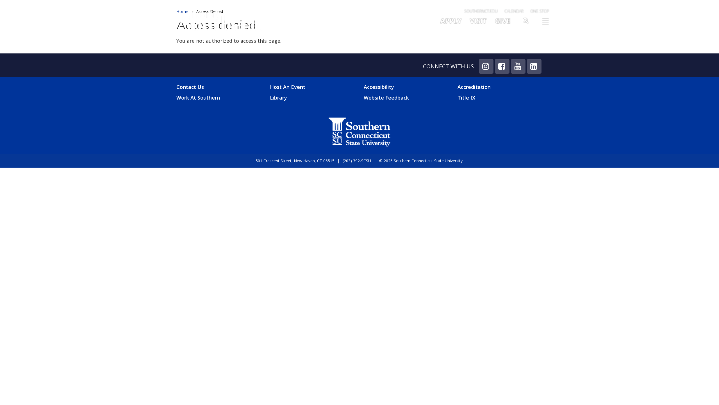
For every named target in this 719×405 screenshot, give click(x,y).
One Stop (539, 11)
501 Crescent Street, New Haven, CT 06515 (295, 160)
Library (278, 97)
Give (502, 20)
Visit (478, 20)
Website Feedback (386, 97)
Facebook (502, 66)
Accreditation (474, 87)
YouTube (518, 66)
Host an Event (287, 87)
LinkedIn (534, 66)
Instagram (486, 66)
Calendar (514, 11)
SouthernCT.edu (481, 11)
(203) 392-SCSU (357, 160)
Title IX (466, 97)
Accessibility (379, 87)
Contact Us (190, 87)
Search (526, 22)
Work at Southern (198, 97)
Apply (450, 20)
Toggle (545, 23)
